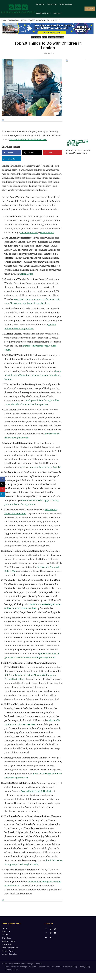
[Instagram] (54, 928)
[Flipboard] (50, 928)
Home (4, 20)
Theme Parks (60, 37)
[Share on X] (2, 484)
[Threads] (50, 937)
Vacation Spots (13, 20)
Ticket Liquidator (29, 232)
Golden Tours (47, 232)
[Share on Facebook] (2, 479)
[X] (54, 933)
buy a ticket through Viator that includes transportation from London (32, 375)
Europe (23, 20)
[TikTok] (50, 933)
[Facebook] (46, 928)
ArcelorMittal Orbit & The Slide (36, 791)
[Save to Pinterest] (2, 489)
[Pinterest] (46, 933)
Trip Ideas (51, 37)
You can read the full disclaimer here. (28, 139)
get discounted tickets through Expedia (41, 467)
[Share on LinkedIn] (2, 494)
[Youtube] (46, 937)
